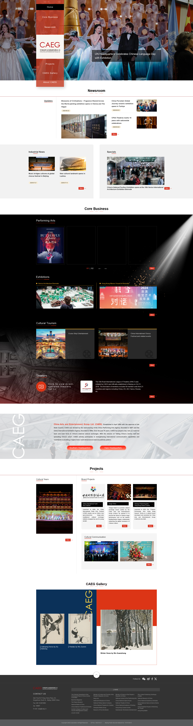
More (114, 134)
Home (50, 7)
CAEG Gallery (50, 73)
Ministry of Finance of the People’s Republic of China (125, 695)
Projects (50, 64)
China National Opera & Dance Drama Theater (148, 703)
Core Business (50, 17)
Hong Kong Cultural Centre (123, 707)
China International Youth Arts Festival (90, 504)
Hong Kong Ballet (142, 710)
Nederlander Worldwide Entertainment (126, 710)
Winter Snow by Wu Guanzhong (113, 653)
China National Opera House (123, 700)
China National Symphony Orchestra (148, 700)
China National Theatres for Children (103, 705)
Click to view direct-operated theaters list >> (61, 386)
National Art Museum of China (101, 700)
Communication (95, 537)
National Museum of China (145, 698)
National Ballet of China (77, 704)
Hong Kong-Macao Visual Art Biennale (115, 283)
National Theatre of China (123, 703)
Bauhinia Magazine (76, 700)
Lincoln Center (75, 713)
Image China (112, 504)
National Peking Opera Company (102, 703)
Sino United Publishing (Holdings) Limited (147, 695)
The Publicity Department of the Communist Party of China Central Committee (80, 696)
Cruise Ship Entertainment (78, 334)
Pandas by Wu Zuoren (77, 647)
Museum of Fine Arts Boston (101, 710)
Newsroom (50, 27)
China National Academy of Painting (125, 705)
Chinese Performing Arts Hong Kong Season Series (142, 504)
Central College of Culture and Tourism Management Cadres (79, 709)
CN (162, 2)
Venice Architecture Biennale (48, 283)
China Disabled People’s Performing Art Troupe (148, 707)
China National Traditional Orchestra (81, 707)
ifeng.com (96, 698)
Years (42, 479)
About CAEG (50, 82)
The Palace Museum (77, 702)
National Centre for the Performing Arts (126, 698)
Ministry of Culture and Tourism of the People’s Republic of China (103, 695)
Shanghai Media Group (99, 707)
